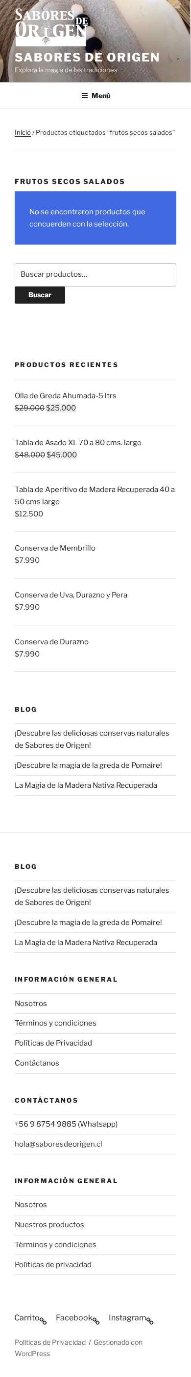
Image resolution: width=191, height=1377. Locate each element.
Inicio (23, 132)
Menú (101, 95)
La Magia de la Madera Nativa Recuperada (86, 785)
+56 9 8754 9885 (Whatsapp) (66, 1124)
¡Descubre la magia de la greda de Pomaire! (88, 765)
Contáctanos (37, 1063)
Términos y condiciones (55, 1023)
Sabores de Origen (87, 57)
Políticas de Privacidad (53, 1043)
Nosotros (31, 1003)
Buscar (39, 294)
